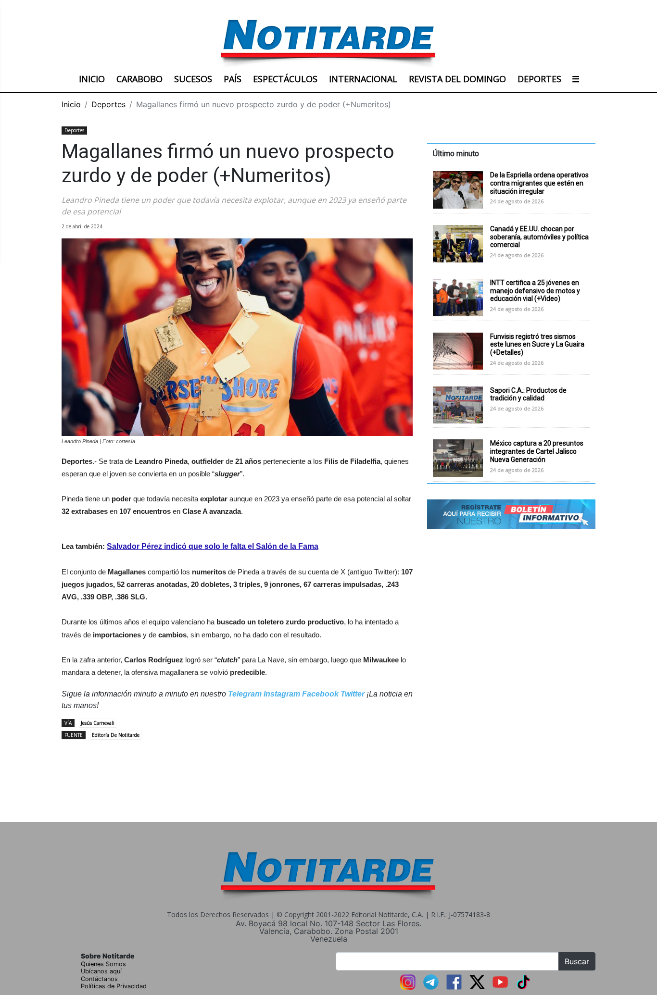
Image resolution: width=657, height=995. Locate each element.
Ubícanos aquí (101, 971)
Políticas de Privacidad (114, 986)
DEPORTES (539, 79)
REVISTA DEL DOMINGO (457, 79)
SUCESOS (193, 79)
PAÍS (232, 79)
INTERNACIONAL (363, 79)
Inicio (71, 104)
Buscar (577, 961)
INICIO (92, 79)
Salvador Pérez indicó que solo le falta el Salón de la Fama (212, 546)
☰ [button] (576, 79)
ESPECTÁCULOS (285, 79)
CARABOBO (139, 79)
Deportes (108, 104)
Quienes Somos (103, 964)
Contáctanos (99, 979)
